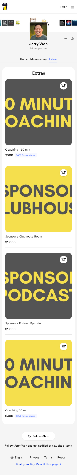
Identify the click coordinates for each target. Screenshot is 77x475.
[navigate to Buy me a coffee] (4, 6)
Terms (48, 457)
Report (61, 457)
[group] (38, 119)
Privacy (34, 457)
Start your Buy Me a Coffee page (37, 464)
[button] (72, 7)
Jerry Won (38, 44)
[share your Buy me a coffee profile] (72, 38)
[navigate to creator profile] (38, 31)
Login (63, 7)
